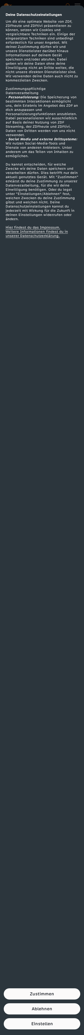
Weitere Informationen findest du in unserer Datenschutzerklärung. (37, 234)
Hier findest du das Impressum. (33, 227)
